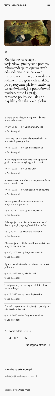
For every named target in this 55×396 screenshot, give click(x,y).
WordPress (24, 389)
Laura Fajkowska (33, 294)
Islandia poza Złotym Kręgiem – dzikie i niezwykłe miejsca (25, 119)
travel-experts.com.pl (15, 5)
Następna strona (38, 344)
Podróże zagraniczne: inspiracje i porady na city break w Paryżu (26, 307)
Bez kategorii (13, 131)
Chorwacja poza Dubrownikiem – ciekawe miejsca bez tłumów (27, 245)
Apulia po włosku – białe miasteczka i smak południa (26, 265)
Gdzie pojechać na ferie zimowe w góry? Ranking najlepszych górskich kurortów (25, 224)
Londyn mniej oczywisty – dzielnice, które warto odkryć (26, 286)
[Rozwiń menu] (49, 5)
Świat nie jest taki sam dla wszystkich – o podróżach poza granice (25, 140)
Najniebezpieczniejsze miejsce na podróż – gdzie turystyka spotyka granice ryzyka (26, 161)
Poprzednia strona (17, 331)
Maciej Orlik (30, 168)
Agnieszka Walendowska (36, 189)
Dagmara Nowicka (34, 126)
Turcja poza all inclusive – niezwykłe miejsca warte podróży (23, 203)
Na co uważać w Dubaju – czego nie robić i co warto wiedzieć (27, 182)
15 (25, 338)
